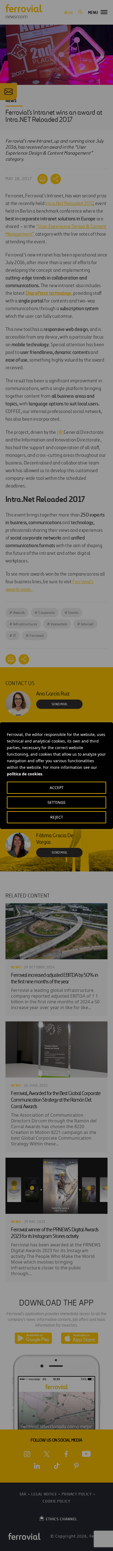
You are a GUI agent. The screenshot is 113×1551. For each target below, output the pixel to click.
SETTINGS (56, 802)
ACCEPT (57, 787)
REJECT (56, 817)
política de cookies (24, 773)
